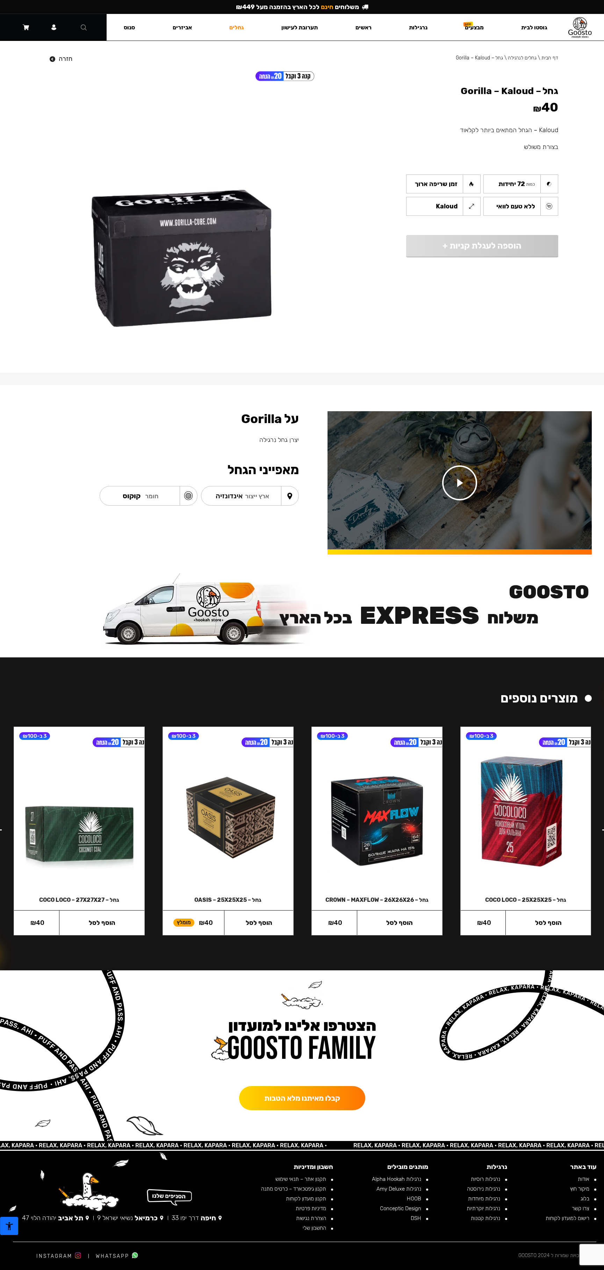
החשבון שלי (315, 1228)
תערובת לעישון (299, 27)
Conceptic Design (401, 1208)
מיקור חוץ (580, 1189)
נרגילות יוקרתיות (484, 1208)
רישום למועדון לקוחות (568, 1218)
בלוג (586, 1199)
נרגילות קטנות (486, 1218)
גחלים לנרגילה (522, 58)
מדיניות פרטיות (312, 1208)
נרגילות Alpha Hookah (397, 1179)
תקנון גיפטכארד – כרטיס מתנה (294, 1189)
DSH (417, 1218)
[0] (26, 27)
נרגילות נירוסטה (484, 1189)
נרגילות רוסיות (486, 1179)
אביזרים (182, 27)
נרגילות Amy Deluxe (399, 1189)
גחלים (236, 27)
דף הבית (549, 58)
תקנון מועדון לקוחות (307, 1199)
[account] (54, 27)
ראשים (363, 27)
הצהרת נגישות (312, 1218)
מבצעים (474, 27)
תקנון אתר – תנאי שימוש (301, 1179)
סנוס (129, 27)
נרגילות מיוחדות (485, 1199)
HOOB (415, 1199)
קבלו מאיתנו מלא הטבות (302, 1098)
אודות (584, 1179)
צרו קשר (581, 1208)
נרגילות (418, 27)
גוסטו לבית (534, 27)
